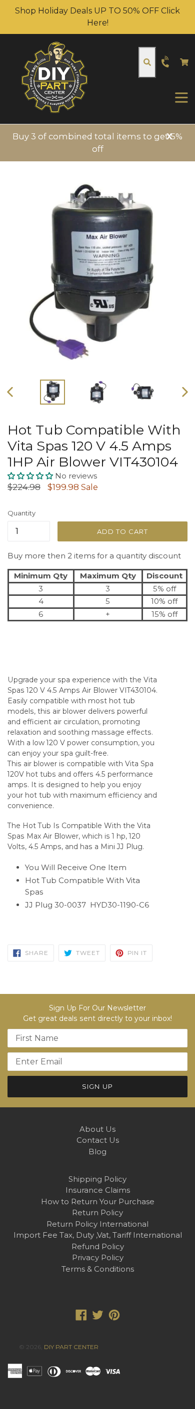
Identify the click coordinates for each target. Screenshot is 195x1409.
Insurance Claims (98, 1190)
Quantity (22, 513)
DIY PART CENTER (71, 1347)
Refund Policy (98, 1246)
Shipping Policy (97, 1179)
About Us (98, 1129)
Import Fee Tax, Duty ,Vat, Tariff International (98, 1235)
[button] (31, 475)
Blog (97, 1151)
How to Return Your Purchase (97, 1201)
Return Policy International (97, 1224)
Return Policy (97, 1212)
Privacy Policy (98, 1257)
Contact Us (97, 1140)
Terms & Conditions (98, 1269)
